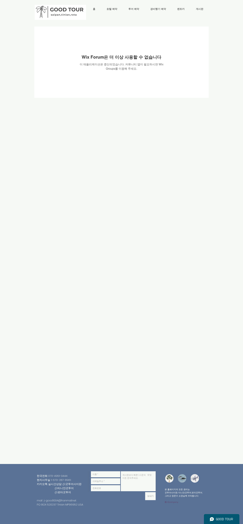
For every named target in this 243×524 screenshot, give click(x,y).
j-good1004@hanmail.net (60, 500)
